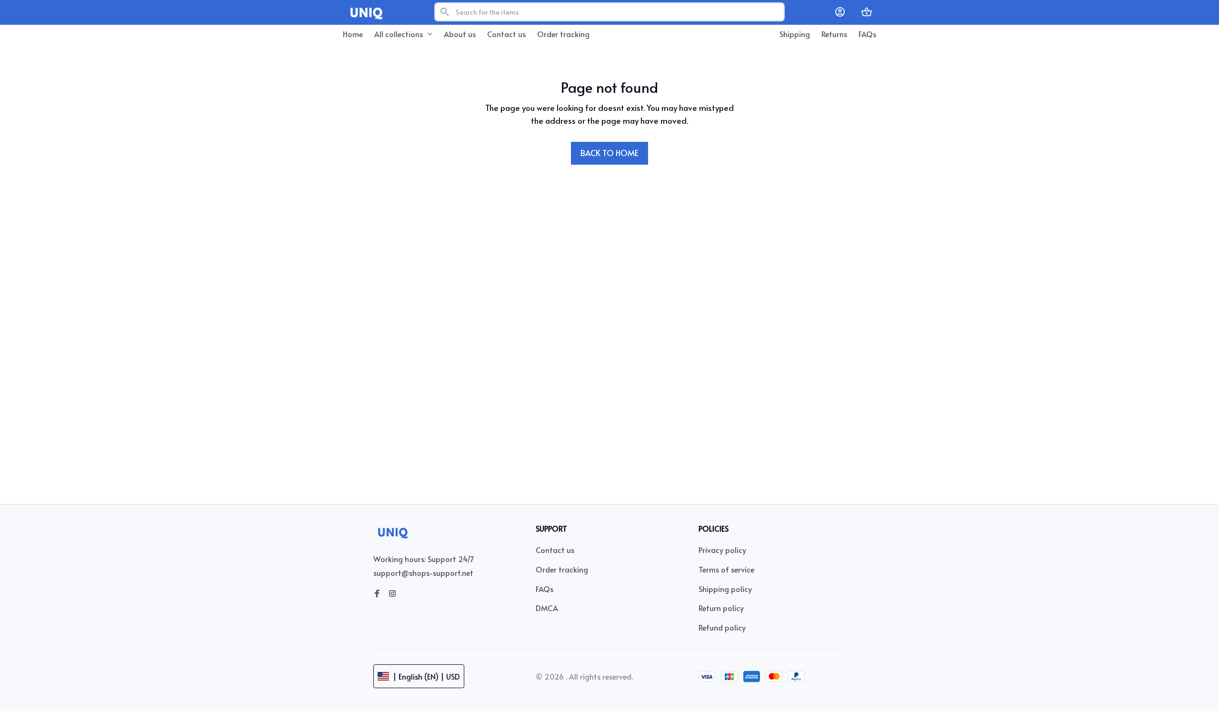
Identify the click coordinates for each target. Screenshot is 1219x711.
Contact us (555, 549)
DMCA (547, 607)
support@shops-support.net (423, 572)
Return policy (721, 607)
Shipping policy (725, 588)
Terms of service (726, 569)
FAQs (544, 588)
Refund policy (722, 627)
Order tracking (562, 569)
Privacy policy (722, 549)
